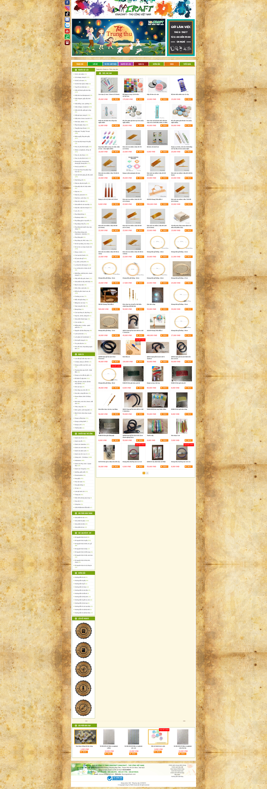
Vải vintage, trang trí (82, 77)
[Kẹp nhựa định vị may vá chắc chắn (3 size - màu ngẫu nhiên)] (109, 137)
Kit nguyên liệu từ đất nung (84, 552)
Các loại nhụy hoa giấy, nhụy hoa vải (83, 170)
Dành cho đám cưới (82, 451)
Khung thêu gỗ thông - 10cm (131, 278)
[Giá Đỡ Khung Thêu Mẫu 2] (157, 321)
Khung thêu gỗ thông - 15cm (106, 278)
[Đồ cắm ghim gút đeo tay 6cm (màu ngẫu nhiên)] (133, 111)
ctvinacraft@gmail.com (106, 774)
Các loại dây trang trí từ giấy (83, 142)
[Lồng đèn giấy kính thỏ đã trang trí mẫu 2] (168, 736)
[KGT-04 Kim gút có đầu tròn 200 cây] (109, 452)
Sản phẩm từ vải (81, 517)
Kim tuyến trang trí (81, 340)
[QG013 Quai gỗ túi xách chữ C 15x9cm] (157, 347)
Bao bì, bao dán (80, 285)
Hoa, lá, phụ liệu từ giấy (83, 146)
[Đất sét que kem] (143, 736)
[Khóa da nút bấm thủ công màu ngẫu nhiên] (109, 111)
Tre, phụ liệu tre (80, 343)
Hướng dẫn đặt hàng (177, 776)
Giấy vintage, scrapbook (83, 107)
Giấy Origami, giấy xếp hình (83, 99)
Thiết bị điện (79, 428)
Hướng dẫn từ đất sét (82, 593)
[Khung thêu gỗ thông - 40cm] (109, 373)
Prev (70, 742)
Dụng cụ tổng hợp (81, 418)
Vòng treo (79, 504)
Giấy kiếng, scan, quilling (83, 103)
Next (196, 742)
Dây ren (78, 191)
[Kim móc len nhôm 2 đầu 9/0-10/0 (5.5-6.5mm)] (157, 216)
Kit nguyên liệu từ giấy (83, 540)
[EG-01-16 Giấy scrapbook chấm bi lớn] (118, 736)
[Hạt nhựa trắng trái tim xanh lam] (193, 736)
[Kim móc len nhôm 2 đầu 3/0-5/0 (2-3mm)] (109, 242)
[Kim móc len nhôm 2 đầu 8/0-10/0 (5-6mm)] (181, 163)
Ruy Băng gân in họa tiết (83, 220)
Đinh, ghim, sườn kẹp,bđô (83, 410)
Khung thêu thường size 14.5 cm (180, 461)
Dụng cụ (105, 69)
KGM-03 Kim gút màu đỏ (178, 383)
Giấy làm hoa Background (83, 95)
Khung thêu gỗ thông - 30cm (179, 330)
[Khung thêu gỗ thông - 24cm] (157, 268)
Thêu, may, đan (80, 406)
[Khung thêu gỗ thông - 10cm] (133, 268)
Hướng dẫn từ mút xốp (82, 590)
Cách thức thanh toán (177, 771)
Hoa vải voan (80, 481)
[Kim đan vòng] (157, 295)
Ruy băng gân (80, 237)
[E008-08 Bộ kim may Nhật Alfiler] (157, 400)
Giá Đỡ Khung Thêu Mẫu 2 (154, 330)
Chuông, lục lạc (80, 296)
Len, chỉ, (78, 211)
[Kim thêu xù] (133, 347)
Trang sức (79, 494)
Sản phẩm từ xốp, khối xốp (84, 281)
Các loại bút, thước (81, 255)
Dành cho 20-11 (81, 438)
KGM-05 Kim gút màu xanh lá (131, 383)
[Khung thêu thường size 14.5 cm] (181, 452)
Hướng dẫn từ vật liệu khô (83, 609)
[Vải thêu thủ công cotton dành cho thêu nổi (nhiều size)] (181, 216)
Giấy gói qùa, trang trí (82, 115)
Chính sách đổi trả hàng (177, 772)
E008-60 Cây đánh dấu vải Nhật (156, 461)
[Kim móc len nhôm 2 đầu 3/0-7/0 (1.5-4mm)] (133, 137)
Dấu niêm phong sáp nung (83, 498)
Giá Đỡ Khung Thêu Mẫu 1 (106, 304)
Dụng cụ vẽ (80, 424)
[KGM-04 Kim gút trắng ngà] (109, 426)
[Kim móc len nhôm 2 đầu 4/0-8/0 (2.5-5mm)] (109, 216)
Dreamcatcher (80, 475)
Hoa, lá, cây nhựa (81, 155)
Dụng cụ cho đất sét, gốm (83, 375)
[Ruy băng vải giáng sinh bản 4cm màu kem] (94, 736)
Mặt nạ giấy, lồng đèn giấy (82, 137)
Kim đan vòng (151, 304)
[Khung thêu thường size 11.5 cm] (133, 452)
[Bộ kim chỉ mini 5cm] (157, 137)
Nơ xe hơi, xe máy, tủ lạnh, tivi (83, 248)
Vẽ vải (78, 488)
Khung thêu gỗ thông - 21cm (179, 252)
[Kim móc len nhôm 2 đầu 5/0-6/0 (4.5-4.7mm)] (133, 216)
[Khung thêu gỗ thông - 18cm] (157, 242)
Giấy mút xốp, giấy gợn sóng (83, 111)
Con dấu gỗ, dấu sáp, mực (84, 358)
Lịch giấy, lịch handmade (83, 337)
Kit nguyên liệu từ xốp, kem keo (84, 556)
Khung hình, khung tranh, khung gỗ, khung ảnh (82, 162)
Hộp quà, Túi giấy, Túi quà (82, 132)
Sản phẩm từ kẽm (81, 524)
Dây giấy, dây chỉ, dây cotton (83, 187)
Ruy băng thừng (80, 214)
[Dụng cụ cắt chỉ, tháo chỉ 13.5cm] (109, 190)
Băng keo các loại (81, 303)
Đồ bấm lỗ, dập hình (82, 378)
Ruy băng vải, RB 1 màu (83, 240)
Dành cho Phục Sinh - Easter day (83, 464)
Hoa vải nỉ (79, 501)
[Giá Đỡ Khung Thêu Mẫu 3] (157, 190)
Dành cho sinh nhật (82, 447)
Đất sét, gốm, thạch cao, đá (82, 292)
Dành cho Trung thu (82, 469)
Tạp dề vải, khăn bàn (82, 87)
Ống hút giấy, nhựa (81, 125)
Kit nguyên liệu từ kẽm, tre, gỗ (83, 544)
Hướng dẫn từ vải (81, 577)
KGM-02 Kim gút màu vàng (179, 409)
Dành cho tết (80, 441)
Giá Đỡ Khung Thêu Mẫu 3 (154, 199)
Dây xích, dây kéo (81, 201)
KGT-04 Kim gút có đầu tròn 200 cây (109, 461)
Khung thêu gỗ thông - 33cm (179, 304)
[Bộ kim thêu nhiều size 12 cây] (181, 85)
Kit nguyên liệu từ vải (82, 537)
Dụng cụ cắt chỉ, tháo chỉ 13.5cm (108, 199)
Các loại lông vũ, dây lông (83, 312)
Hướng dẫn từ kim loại (82, 603)
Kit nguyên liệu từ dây (82, 549)
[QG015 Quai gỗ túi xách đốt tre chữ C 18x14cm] (133, 400)
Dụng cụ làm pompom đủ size (131, 173)
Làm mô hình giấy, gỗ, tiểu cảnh (84, 176)
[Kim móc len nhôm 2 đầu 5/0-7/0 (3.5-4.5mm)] (133, 190)
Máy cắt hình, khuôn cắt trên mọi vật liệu (83, 382)
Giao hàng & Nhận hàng (177, 769)
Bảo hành (177, 774)
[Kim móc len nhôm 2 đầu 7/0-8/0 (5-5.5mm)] (109, 163)
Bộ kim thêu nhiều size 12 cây (180, 94)
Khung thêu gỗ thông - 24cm (155, 278)
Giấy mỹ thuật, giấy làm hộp (83, 91)
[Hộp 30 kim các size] (157, 85)
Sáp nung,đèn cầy (81, 306)
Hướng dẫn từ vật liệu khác (84, 613)
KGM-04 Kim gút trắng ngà (106, 435)
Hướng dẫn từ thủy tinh (83, 596)
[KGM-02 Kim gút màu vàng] (181, 400)
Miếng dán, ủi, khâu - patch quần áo (82, 326)
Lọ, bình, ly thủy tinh (82, 261)
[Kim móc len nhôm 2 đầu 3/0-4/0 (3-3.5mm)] (133, 242)
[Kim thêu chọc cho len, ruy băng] (109, 400)
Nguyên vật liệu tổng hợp (83, 330)
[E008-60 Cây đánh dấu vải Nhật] (157, 452)
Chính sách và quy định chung (177, 765)
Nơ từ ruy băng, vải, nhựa (84, 243)
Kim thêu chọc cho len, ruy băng (107, 409)
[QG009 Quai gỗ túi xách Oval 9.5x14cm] (109, 347)
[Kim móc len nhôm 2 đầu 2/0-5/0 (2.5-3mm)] (157, 163)
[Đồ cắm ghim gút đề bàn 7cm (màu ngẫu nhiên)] (181, 111)
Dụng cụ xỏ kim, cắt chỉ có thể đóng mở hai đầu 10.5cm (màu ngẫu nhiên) (181, 148)
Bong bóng (79, 309)
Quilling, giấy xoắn (81, 472)
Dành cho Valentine (82, 444)
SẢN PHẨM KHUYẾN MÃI (83, 507)
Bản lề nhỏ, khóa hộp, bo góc (83, 414)
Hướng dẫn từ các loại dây (84, 606)
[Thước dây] (157, 426)
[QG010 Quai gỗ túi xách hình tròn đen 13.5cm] (181, 347)
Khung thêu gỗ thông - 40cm (106, 383)
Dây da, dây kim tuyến (82, 183)
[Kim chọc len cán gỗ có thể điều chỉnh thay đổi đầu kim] (133, 295)
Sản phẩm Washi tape (82, 319)
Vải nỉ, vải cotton (81, 74)
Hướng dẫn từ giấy (81, 580)
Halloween (79, 460)
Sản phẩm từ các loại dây (83, 204)
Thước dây (150, 435)
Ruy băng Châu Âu (82, 224)
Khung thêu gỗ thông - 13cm (106, 330)
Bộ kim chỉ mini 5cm (153, 147)
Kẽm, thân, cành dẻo (82, 288)
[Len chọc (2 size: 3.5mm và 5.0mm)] (109, 85)
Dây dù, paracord (81, 195)
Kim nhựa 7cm (175, 435)
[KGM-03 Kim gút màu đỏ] (181, 373)
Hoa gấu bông (80, 485)
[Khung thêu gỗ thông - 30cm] (181, 321)
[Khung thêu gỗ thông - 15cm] (109, 268)
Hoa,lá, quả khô (80, 166)
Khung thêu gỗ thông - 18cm (155, 252)
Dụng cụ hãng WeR (81, 421)
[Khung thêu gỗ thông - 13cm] (109, 321)
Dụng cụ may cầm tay (153, 383)
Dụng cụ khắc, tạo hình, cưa (83, 366)
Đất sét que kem (143, 746)
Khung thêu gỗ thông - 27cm (179, 278)
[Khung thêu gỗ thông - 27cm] (181, 268)
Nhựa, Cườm (80, 252)
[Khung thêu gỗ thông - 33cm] (181, 295)
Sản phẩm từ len (81, 527)
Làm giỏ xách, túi (81, 491)
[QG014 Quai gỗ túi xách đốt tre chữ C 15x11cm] (133, 321)
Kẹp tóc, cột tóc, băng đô (83, 316)
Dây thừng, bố (80, 180)
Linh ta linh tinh (81, 334)
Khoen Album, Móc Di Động (83, 397)
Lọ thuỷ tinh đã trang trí (83, 265)
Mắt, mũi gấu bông (81, 299)
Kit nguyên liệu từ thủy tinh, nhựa (82, 561)
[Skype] (67, 19)
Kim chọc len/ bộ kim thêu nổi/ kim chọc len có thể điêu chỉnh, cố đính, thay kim (157, 122)
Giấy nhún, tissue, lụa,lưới (83, 118)
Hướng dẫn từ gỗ (81, 584)
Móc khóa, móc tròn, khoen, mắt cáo (84, 402)
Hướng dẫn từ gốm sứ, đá (83, 600)
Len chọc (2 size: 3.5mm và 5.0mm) (108, 94)
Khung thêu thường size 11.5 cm (132, 461)
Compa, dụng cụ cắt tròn (83, 362)
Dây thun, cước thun (82, 198)
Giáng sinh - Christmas (83, 457)
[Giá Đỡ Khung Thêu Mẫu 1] (109, 295)
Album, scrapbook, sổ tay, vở (83, 151)
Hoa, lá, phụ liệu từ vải (83, 158)
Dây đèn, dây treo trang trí (83, 207)
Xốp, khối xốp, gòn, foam (83, 278)
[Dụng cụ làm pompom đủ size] (133, 163)
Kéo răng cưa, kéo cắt (82, 390)
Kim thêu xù (126, 357)
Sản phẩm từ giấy (82, 521)
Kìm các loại (79, 387)
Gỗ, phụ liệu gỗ (81, 258)
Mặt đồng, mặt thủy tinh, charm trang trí (83, 274)
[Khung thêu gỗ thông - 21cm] (181, 242)
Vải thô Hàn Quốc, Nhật (83, 84)
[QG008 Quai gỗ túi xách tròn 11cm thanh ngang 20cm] (133, 426)
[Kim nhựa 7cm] (181, 426)
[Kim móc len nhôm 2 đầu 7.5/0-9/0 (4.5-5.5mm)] (181, 190)
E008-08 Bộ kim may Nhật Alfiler (156, 409)
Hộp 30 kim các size (153, 94)
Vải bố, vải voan (81, 80)
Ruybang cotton (80, 217)
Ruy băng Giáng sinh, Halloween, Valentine (82, 233)
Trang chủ (99, 69)
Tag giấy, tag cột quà (82, 128)
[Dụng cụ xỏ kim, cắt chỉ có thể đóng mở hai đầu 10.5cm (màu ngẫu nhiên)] (181, 137)
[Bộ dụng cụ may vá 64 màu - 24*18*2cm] (133, 85)
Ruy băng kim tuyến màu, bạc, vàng (83, 228)
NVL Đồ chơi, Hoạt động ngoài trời (83, 347)
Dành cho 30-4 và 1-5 (82, 454)
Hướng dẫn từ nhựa (82, 587)
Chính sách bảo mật (177, 767)
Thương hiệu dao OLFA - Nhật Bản (83, 371)
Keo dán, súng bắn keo (83, 393)
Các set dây (79, 322)
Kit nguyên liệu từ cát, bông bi (83, 566)
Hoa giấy (79, 478)
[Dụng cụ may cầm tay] (157, 373)
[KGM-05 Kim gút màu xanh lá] (133, 373)
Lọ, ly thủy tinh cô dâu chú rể (83, 269)
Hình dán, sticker (81, 121)
